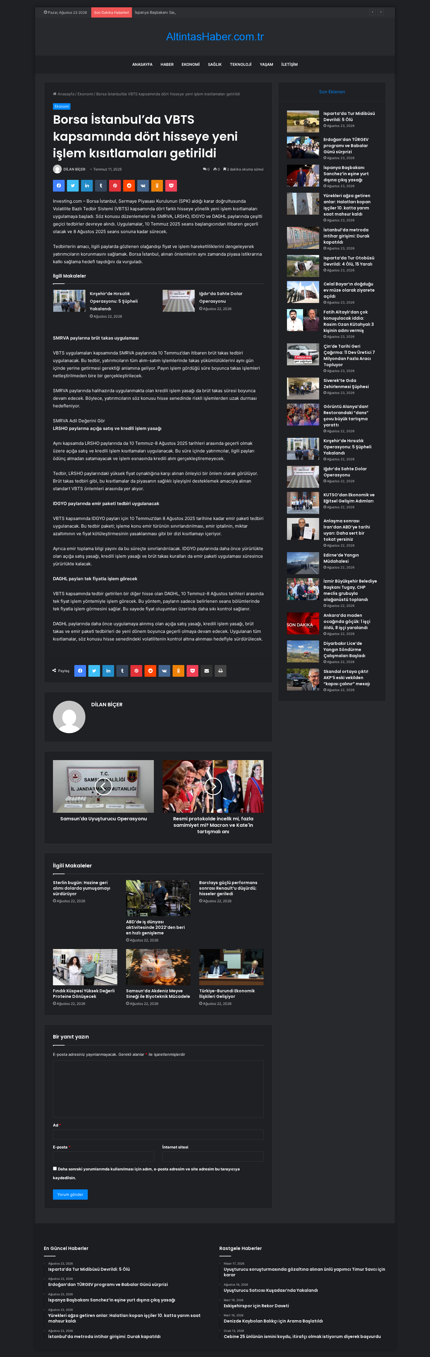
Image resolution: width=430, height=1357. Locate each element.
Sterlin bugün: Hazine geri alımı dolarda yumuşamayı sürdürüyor (81, 888)
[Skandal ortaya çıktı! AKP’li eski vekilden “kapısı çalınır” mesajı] (303, 679)
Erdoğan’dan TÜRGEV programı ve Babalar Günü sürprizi (346, 146)
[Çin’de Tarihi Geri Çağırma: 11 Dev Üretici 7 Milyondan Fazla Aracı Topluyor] (303, 354)
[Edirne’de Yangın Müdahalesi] (303, 563)
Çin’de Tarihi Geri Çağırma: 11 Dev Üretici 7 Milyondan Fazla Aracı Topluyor (349, 355)
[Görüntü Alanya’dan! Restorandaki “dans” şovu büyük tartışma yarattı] (303, 415)
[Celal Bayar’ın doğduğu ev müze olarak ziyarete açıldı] (303, 292)
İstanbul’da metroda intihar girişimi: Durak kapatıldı (346, 236)
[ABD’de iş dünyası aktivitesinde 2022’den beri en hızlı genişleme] (158, 898)
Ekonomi (191, 64)
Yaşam (266, 64)
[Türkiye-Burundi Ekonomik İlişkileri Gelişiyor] (231, 967)
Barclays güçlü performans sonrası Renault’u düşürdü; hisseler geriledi (228, 888)
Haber (167, 64)
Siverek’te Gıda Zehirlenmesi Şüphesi (346, 384)
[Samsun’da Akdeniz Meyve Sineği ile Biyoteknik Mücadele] (158, 967)
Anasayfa (142, 64)
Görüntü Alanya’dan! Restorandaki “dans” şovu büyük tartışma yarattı (346, 416)
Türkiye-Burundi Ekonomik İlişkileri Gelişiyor (227, 993)
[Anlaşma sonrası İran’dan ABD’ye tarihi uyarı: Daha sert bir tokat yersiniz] (303, 529)
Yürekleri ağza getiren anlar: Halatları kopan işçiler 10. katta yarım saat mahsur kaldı (347, 205)
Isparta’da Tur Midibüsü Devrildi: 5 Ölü (349, 117)
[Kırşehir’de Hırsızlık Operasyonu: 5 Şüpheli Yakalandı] (69, 301)
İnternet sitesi (175, 1147)
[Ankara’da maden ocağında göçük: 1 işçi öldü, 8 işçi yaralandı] (303, 623)
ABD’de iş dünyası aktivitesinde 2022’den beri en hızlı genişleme (155, 927)
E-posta (61, 1147)
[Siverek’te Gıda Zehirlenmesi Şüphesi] (303, 388)
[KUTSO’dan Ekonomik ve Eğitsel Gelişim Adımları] (303, 503)
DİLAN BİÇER (74, 169)
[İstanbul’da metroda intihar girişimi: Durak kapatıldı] (303, 238)
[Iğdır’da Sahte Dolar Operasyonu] (179, 301)
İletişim (289, 64)
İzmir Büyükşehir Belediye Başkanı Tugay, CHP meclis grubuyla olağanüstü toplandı (350, 590)
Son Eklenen (332, 91)
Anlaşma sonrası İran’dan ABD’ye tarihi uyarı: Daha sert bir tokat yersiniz (347, 530)
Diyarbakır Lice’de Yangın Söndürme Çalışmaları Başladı (344, 649)
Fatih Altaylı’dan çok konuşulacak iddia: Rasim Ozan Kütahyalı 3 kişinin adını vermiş (349, 321)
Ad (57, 1125)
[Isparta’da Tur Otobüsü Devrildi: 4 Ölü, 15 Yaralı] (303, 266)
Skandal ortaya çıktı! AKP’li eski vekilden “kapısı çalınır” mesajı (347, 678)
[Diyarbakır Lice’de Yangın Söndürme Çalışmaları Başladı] (303, 651)
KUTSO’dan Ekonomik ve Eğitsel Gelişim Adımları (349, 498)
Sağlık (215, 64)
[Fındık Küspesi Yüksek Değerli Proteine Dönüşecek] (85, 967)
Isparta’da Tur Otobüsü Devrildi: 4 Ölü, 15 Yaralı (349, 261)
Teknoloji (241, 64)
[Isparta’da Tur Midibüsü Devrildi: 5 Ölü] (303, 121)
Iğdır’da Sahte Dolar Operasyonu (345, 472)
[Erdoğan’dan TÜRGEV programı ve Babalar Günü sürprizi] (303, 148)
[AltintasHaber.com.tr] (215, 37)
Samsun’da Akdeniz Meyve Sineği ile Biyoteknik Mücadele (158, 993)
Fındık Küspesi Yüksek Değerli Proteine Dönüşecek (84, 993)
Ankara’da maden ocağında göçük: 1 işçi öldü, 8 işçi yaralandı (347, 621)
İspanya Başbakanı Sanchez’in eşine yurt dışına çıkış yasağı (188, 12)
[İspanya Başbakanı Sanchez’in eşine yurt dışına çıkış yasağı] (303, 176)
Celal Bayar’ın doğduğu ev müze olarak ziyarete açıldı (349, 290)
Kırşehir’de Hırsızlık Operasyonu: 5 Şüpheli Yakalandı (114, 301)
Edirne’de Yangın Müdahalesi (341, 558)
